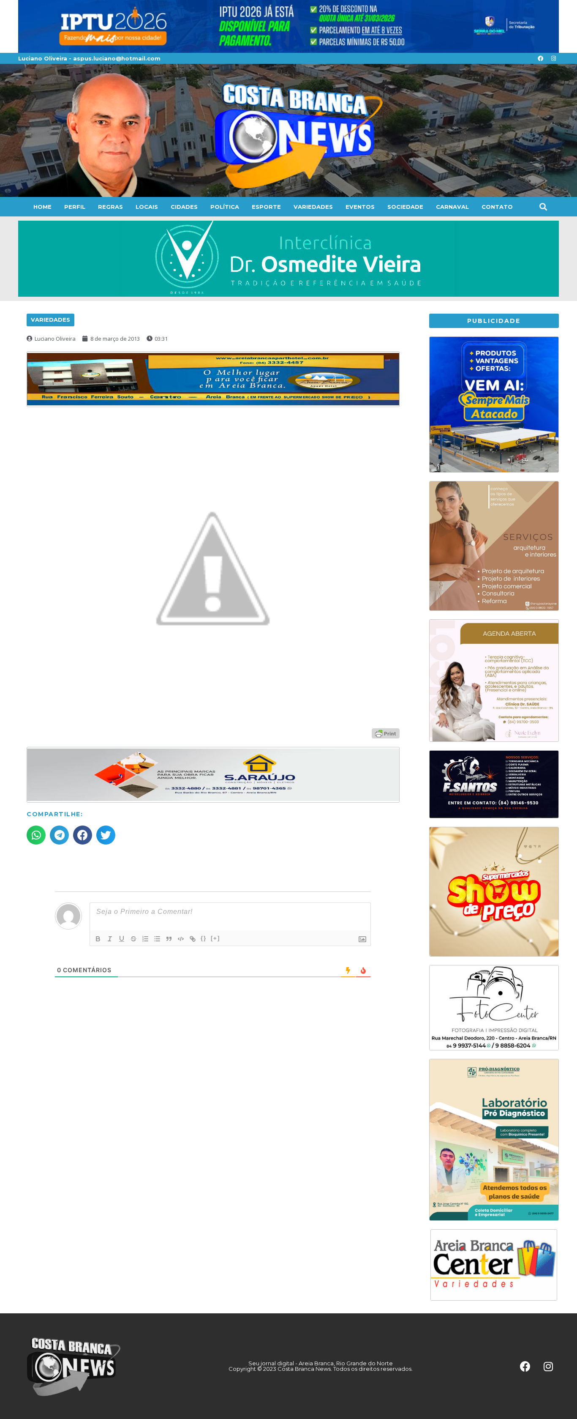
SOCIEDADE (405, 206)
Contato (497, 206)
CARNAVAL (452, 206)
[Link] (193, 939)
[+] (215, 938)
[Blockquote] (169, 939)
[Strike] (133, 939)
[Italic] (110, 939)
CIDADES (184, 206)
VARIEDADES (313, 206)
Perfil (74, 206)
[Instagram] (553, 58)
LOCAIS (147, 206)
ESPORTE (266, 206)
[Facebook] (540, 58)
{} (204, 938)
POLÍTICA (224, 206)
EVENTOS (360, 206)
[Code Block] (181, 939)
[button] (543, 207)
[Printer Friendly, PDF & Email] (386, 732)
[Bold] (98, 939)
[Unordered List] (157, 939)
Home (42, 206)
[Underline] (122, 939)
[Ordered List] (145, 939)
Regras (110, 206)
